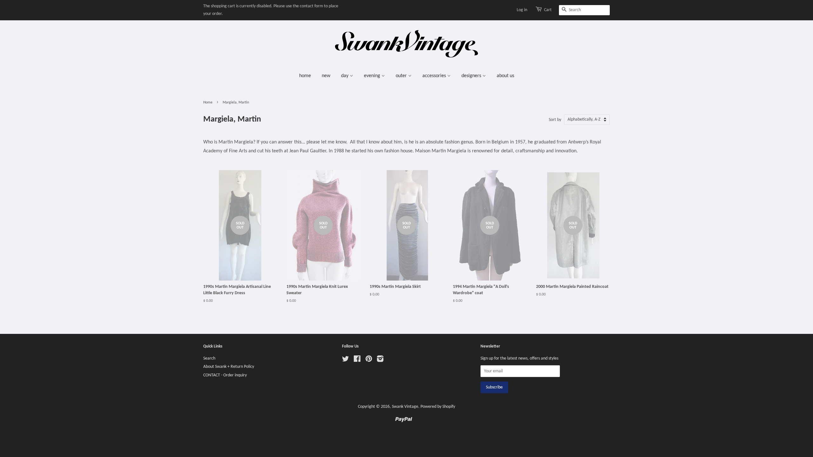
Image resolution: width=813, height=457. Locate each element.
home (305, 75)
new (326, 75)
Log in (522, 10)
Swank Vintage (405, 407)
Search (209, 358)
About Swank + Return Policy (228, 367)
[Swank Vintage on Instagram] (380, 360)
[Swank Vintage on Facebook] (357, 360)
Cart (548, 10)
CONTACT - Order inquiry (225, 375)
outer (402, 75)
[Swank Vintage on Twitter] (345, 360)
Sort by (555, 119)
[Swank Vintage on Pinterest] (368, 360)
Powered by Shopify (437, 407)
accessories (434, 75)
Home (207, 102)
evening (372, 75)
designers (471, 75)
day (345, 75)
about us (505, 75)
